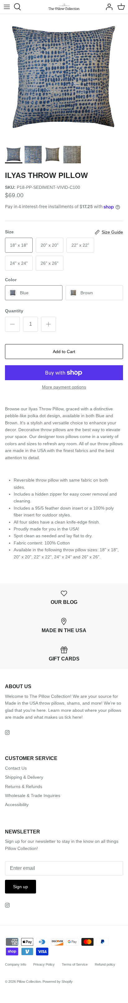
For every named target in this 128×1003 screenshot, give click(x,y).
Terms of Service (75, 964)
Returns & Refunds (23, 786)
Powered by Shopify (58, 981)
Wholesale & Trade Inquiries (32, 795)
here (76, 717)
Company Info (15, 964)
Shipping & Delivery (24, 777)
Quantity (14, 310)
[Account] (107, 7)
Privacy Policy (44, 964)
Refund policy (105, 964)
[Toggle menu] (7, 7)
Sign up (20, 886)
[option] (64, 78)
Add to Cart (64, 351)
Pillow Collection (29, 981)
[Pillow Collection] (64, 7)
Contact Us (16, 768)
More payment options (64, 387)
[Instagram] (7, 732)
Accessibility (17, 804)
